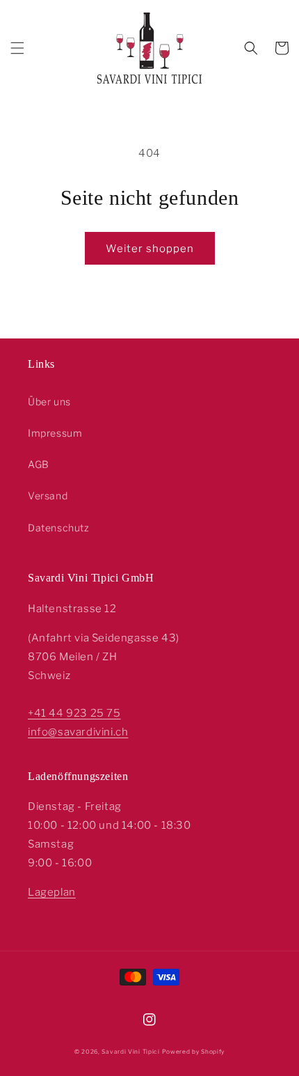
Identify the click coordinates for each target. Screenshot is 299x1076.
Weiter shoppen (150, 248)
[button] (17, 48)
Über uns (49, 401)
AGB (38, 464)
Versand (47, 495)
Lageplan (52, 892)
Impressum (55, 433)
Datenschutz (59, 527)
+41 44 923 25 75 (74, 713)
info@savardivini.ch (78, 732)
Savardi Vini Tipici (130, 1051)
